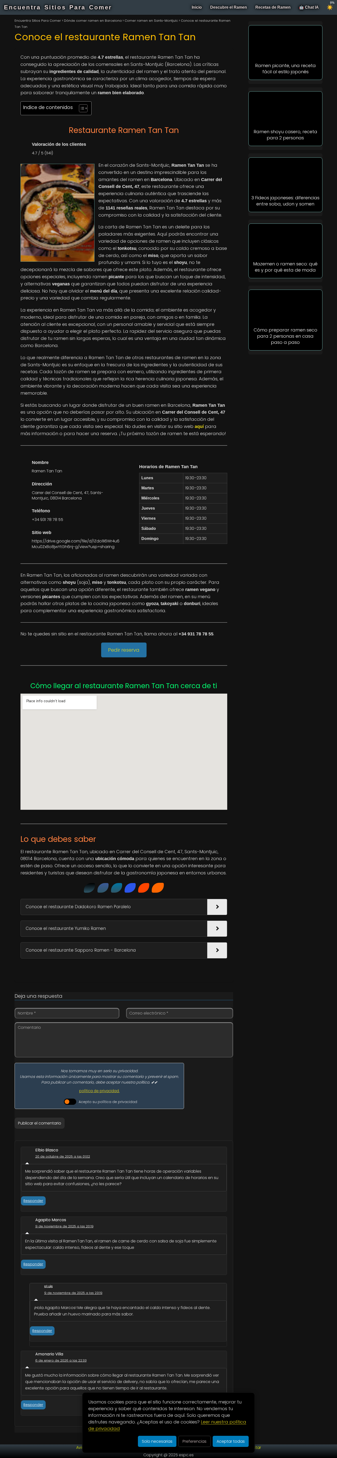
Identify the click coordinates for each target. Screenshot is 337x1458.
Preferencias (194, 1441)
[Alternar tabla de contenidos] (80, 108)
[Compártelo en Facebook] (103, 888)
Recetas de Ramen (273, 7)
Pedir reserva (123, 649)
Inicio (197, 7)
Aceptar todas (231, 1441)
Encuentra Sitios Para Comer (58, 7)
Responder (33, 1200)
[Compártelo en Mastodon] (130, 888)
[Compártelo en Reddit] (143, 888)
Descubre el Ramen (228, 7)
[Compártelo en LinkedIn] (116, 888)
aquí (199, 426)
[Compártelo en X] (89, 888)
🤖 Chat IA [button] (309, 7)
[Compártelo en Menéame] (158, 888)
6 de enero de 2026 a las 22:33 (61, 1360)
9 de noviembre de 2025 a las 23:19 (73, 1293)
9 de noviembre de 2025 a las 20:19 (64, 1226)
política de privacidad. (99, 1090)
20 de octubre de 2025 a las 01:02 (62, 1156)
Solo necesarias (157, 1441)
